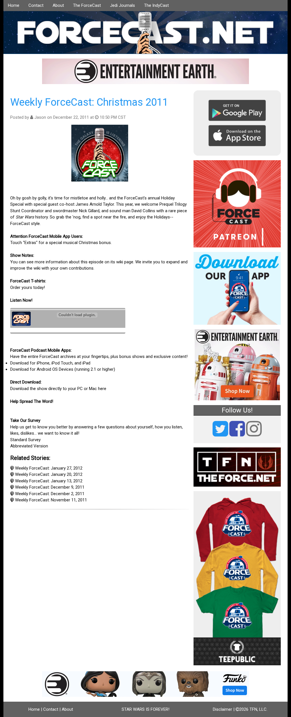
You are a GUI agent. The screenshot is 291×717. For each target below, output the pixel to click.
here (102, 388)
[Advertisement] (99, 547)
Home (13, 5)
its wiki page (122, 261)
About (58, 5)
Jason (40, 117)
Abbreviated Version (29, 446)
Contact (35, 5)
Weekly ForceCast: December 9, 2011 (49, 487)
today (38, 287)
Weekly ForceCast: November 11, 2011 (51, 500)
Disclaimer (222, 709)
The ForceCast (87, 5)
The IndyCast (156, 5)
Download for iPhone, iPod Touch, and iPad (50, 363)
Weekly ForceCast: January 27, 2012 (48, 468)
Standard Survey (25, 439)
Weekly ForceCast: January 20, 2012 (48, 474)
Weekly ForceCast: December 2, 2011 (49, 493)
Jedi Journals (122, 5)
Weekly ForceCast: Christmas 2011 (89, 102)
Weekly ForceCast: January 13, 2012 (48, 480)
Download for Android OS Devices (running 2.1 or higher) (62, 369)
